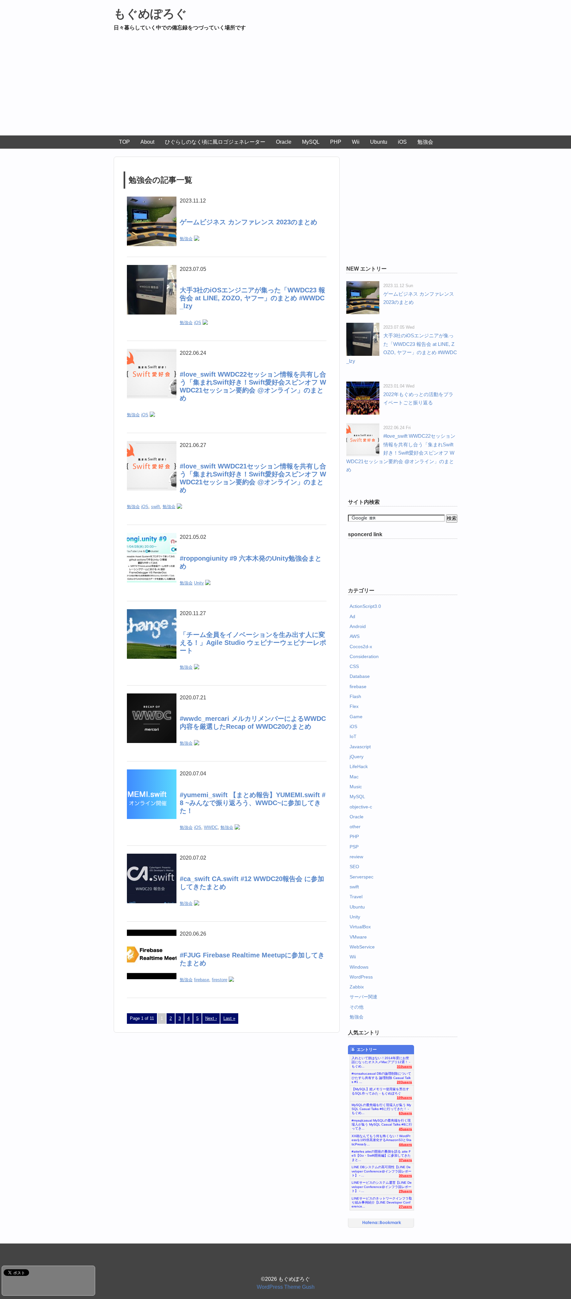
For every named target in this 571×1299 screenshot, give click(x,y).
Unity (199, 582)
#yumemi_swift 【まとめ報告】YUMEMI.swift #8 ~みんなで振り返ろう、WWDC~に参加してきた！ (252, 802)
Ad (352, 616)
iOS (402, 142)
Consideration (364, 656)
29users (405, 1191)
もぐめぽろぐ (150, 13)
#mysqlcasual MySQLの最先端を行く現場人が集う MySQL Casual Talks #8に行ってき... (382, 1123)
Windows (359, 967)
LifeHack (359, 766)
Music (356, 786)
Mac (354, 776)
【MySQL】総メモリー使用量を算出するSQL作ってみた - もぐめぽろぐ (380, 1091)
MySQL (311, 142)
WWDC (211, 827)
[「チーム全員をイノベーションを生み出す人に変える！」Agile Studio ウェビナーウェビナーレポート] (151, 613)
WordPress (361, 977)
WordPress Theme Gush (286, 1287)
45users (405, 1129)
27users (405, 1206)
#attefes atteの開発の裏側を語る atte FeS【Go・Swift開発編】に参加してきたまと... (381, 1154)
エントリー (367, 1049)
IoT (353, 736)
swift (155, 506)
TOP (124, 142)
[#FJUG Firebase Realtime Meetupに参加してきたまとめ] (151, 934)
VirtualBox (360, 926)
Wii (356, 142)
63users (405, 1113)
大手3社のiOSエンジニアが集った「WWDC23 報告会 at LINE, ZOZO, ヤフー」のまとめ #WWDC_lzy (252, 298)
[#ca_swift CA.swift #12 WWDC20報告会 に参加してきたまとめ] (151, 858)
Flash (355, 696)
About (147, 142)
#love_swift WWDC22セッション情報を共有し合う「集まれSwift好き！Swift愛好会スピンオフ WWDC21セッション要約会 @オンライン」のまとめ (400, 452)
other (355, 826)
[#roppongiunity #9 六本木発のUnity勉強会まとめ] (151, 537)
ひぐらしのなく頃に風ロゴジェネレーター (215, 142)
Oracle (283, 142)
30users (405, 1175)
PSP (354, 846)
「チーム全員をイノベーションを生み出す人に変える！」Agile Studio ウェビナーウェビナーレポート (253, 642)
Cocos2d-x (361, 646)
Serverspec (361, 876)
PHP (335, 142)
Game (356, 716)
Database (360, 676)
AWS (355, 636)
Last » (229, 1018)
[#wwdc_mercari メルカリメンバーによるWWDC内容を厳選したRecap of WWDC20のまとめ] (151, 697)
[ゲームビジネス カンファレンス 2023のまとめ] (151, 201)
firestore (219, 979)
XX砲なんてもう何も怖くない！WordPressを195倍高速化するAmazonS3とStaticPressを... (381, 1138)
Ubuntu (378, 142)
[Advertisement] (285, 86)
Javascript (360, 746)
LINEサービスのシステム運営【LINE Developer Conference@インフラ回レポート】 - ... (382, 1185)
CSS (354, 666)
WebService (362, 946)
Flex (354, 706)
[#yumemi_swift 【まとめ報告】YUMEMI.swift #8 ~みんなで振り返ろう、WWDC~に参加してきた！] (151, 773)
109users (404, 1097)
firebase (201, 979)
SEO (354, 866)
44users (405, 1144)
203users (404, 1082)
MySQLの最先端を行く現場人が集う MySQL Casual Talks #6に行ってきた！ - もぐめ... (381, 1107)
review (356, 856)
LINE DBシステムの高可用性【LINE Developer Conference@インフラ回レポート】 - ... (381, 1169)
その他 (356, 1007)
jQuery (356, 756)
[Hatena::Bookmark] (382, 1223)
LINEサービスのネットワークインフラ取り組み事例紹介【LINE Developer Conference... (382, 1201)
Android (358, 626)
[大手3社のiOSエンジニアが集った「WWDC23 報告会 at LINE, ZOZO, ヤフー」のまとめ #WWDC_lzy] (151, 269)
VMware (358, 937)
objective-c (361, 806)
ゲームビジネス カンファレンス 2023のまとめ (248, 222)
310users (404, 1066)
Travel (356, 896)
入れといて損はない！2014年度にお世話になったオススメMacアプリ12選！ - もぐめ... (381, 1060)
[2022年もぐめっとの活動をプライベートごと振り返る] (362, 386)
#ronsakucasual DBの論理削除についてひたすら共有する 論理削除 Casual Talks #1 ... (381, 1076)
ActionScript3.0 (365, 606)
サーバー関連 (363, 996)
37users (405, 1160)
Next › (211, 1018)
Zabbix (357, 986)
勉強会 (425, 142)
